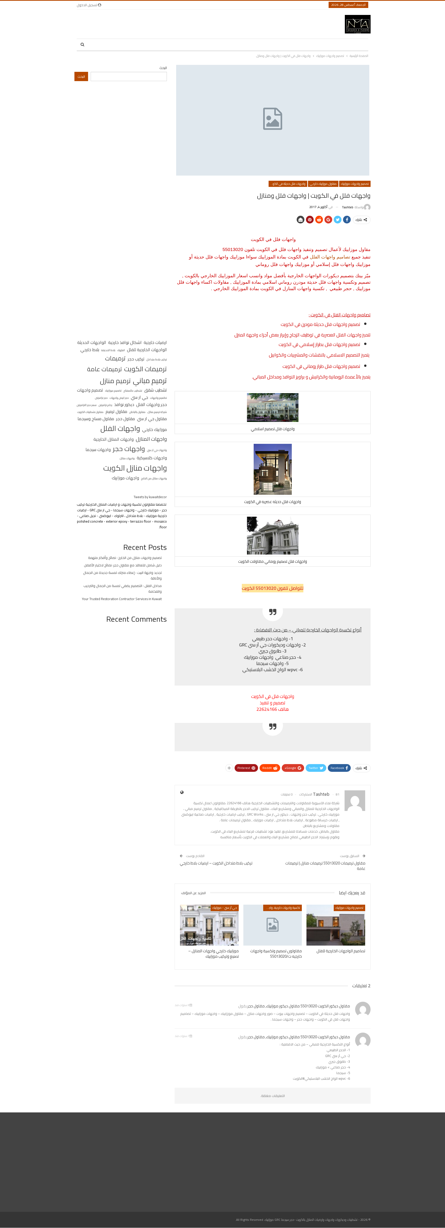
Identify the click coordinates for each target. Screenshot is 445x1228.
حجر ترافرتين (101, 397)
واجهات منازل (127, 458)
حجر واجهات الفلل (151, 404)
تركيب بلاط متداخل (157, 359)
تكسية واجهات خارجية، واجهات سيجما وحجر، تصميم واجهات (281, 908)
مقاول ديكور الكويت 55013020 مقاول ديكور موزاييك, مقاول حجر (298, 1006)
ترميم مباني (150, 381)
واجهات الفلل (120, 428)
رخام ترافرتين (105, 405)
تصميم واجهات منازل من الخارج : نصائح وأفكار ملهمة (125, 558)
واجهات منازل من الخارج (154, 478)
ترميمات (115, 358)
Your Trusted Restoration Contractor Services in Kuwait (122, 599)
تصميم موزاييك (113, 390)
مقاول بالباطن (137, 412)
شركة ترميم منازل (157, 412)
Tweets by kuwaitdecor (150, 497)
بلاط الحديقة (108, 350)
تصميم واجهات (90, 390)
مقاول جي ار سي (152, 418)
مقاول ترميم (116, 411)
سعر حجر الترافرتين (87, 405)
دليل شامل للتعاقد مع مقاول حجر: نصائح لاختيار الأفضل (123, 565)
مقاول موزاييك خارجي (323, 184)
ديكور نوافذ (124, 404)
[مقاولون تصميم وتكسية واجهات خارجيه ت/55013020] (272, 925)
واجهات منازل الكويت (135, 468)
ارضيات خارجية (155, 342)
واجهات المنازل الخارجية (113, 439)
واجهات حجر (129, 449)
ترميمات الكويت (145, 369)
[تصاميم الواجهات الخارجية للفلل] (335, 925)
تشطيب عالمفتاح (133, 390)
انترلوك (121, 350)
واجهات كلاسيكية (152, 458)
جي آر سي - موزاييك (224, 908)
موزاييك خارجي (154, 429)
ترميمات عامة (104, 369)
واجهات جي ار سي (157, 450)
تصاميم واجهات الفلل (330, 257)
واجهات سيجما (98, 449)
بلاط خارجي (89, 349)
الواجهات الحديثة (91, 342)
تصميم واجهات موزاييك (355, 184)
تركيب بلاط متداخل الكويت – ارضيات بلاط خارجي (216, 863)
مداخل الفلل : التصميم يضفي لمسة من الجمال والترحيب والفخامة (122, 588)
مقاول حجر (125, 418)
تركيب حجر (136, 359)
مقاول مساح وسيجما (96, 418)
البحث (163, 68)
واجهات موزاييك (125, 478)
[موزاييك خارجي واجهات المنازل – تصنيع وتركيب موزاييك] (209, 925)
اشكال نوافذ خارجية (125, 342)
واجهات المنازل (151, 439)
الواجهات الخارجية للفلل (147, 349)
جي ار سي (139, 397)
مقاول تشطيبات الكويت (90, 412)
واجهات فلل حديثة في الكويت (287, 184)
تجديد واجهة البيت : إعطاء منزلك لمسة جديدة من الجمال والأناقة (122, 575)
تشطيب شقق (155, 390)
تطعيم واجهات (158, 397)
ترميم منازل (115, 381)
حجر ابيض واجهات (119, 397)
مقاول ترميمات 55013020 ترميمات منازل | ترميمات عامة (325, 865)
